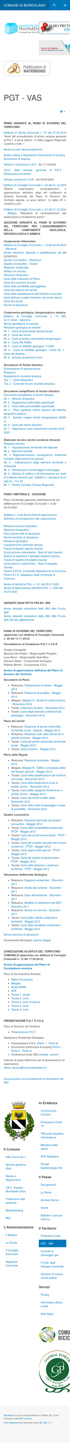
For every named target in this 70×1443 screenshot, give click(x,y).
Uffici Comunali (14, 1157)
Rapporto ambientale (16, 267)
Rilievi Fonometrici (22, 979)
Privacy (45, 1294)
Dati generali (48, 1184)
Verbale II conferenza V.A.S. (21, 164)
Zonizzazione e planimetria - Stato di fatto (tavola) (33, 552)
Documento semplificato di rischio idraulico (29, 395)
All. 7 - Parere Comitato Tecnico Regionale (29, 485)
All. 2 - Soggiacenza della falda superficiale (29, 402)
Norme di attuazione (16, 305)
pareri (54, 1054)
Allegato (16, 983)
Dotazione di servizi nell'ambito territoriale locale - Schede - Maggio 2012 (36, 728)
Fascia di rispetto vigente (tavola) (23, 548)
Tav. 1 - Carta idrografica (18, 380)
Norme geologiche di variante (21, 323)
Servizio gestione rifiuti (16, 1166)
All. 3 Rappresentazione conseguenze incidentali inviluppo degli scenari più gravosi (35, 456)
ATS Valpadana (50, 1156)
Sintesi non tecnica (15, 271)
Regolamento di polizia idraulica (22, 376)
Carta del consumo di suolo (20, 282)
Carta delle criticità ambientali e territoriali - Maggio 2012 (34, 919)
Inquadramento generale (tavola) (23, 545)
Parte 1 (42, 1043)
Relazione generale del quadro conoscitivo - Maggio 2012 (36, 822)
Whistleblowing (14, 1210)
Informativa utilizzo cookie (52, 1304)
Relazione (9, 372)
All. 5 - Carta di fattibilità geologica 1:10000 (29, 346)
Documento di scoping (17, 159)
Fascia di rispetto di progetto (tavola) (25, 560)
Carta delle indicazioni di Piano (22, 279)
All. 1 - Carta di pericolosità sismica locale (28, 331)
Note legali (47, 1314)
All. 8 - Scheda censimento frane (23, 357)
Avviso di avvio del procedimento (24, 149)
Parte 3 (26, 1051)
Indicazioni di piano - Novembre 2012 (43, 708)
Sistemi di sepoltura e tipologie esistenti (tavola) (32, 556)
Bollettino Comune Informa (51, 1217)
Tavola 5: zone (20, 1009)
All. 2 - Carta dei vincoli (17, 335)
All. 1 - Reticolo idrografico (19, 398)
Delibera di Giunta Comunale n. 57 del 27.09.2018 (35, 132)
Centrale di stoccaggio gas (49, 1253)
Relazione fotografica (16, 530)
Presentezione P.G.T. (23, 1032)
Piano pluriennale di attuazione (22, 533)
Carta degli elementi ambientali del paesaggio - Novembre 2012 (36, 713)
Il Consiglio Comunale (12, 1252)
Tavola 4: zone (20, 1006)
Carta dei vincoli (13, 301)
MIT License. (25, 1418)
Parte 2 (53, 1043)
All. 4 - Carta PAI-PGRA (17, 342)
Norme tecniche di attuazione (21, 537)
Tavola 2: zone (20, 998)
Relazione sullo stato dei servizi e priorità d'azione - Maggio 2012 (37, 736)
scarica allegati (42, 940)
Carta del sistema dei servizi (20, 290)
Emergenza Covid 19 (51, 1124)
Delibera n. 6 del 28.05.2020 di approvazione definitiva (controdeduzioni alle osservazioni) (30, 516)
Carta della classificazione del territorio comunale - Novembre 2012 (38, 777)
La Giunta (11, 1242)
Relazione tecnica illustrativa (20, 526)
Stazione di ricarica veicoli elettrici (52, 1276)
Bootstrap (8, 1415)
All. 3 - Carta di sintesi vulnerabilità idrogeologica (32, 338)
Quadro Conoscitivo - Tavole (20, 264)
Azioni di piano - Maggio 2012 (38, 749)
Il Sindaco (11, 1235)
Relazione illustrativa (16, 275)
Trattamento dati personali (15, 1200)
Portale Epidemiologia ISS (51, 1166)
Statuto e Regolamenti (13, 1178)
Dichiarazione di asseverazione (22, 368)
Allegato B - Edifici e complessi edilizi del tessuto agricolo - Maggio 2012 (38, 769)
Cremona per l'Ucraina (48, 1112)
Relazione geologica (16, 541)
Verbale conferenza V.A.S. (19, 179)
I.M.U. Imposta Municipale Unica (16, 1189)
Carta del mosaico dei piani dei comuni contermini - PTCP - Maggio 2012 (38, 844)
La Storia (46, 1192)
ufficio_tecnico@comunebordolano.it (25, 1067)
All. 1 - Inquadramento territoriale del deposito (31, 447)
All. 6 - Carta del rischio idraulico (23, 425)
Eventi (44, 1208)
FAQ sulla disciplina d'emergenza (52, 1135)
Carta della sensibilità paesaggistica (25, 286)
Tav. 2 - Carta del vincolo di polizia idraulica (29, 383)
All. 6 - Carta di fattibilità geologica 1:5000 (30, 350)
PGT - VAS (47, 1243)
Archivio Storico (50, 1200)
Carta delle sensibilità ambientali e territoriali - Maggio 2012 (36, 927)
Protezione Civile (50, 1236)
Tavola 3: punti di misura (25, 1002)
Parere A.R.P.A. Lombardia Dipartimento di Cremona (35, 571)
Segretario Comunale (12, 1263)
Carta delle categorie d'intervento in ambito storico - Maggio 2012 (37, 792)
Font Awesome (11, 1422)
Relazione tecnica (14, 443)
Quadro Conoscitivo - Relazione (22, 260)
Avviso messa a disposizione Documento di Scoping (34, 155)
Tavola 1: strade (20, 994)
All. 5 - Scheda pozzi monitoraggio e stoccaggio (32, 470)
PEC (8, 1218)
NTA (13, 991)
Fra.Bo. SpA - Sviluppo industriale (52, 1264)
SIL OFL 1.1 (45, 1422)
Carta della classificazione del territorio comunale (33, 293)
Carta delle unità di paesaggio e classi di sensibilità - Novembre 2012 (38, 807)
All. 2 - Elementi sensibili (18, 451)
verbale (43, 1054)
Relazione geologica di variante (22, 327)
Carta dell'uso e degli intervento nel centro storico (33, 297)
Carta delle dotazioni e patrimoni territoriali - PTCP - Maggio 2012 (35, 867)
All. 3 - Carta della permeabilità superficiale (29, 406)
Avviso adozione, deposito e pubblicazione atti (32, 252)
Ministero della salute (49, 1147)
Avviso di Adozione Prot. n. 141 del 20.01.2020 (31, 584)
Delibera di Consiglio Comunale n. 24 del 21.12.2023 (35, 185)
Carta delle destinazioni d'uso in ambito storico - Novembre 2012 (34, 784)
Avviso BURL (19, 987)
